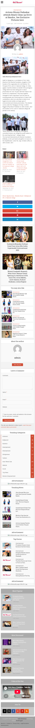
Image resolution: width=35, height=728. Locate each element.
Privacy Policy (16, 723)
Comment (5, 375)
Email (5, 399)
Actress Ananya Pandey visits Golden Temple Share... (19, 327)
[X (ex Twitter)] (9, 711)
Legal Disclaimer (25, 723)
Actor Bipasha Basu (8, 196)
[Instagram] (5, 711)
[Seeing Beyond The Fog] (9, 575)
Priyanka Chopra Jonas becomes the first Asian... (23, 546)
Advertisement (4, 725)
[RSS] (27, 711)
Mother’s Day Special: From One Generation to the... (19, 319)
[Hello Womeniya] (17, 2)
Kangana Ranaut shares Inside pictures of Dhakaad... (23, 554)
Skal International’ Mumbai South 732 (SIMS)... (19, 660)
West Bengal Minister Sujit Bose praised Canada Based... (20, 295)
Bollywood (28, 196)
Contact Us (9, 723)
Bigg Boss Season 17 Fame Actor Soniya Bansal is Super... (20, 335)
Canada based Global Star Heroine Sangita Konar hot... (19, 311)
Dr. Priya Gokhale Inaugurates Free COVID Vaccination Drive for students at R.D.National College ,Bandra (8, 163)
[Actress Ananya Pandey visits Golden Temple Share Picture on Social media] (9, 525)
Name (5, 392)
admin (26, 23)
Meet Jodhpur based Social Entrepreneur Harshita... (22, 569)
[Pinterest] (22, 711)
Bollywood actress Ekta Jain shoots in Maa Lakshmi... (20, 651)
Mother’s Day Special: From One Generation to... (23, 516)
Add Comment (18, 23)
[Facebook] (13, 711)
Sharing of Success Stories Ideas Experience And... (18, 669)
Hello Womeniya (22, 718)
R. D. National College (9, 198)
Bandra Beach (20, 196)
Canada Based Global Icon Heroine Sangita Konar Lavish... (18, 303)
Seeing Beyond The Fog (23, 576)
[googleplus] (18, 711)
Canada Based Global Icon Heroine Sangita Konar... (22, 501)
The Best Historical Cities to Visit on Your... (23, 561)
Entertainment (17, 10)
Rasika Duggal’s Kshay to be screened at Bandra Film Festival (9, 184)
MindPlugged (19, 720)
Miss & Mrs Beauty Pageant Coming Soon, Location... (19, 642)
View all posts (17, 364)
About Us (3, 723)
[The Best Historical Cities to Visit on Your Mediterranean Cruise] (9, 560)
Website (5, 407)
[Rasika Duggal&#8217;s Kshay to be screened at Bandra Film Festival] (9, 178)
